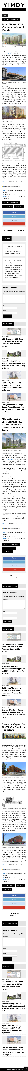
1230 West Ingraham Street (11, 202)
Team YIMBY (19, 453)
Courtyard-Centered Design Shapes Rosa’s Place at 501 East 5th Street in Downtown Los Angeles (13, 408)
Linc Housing (7, 889)
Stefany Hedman (7, 50)
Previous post (10, 230)
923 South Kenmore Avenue (11, 544)
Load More (14, 1063)
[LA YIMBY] (14, 4)
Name (5, 306)
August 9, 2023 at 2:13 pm (15, 246)
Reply (6, 248)
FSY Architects (8, 551)
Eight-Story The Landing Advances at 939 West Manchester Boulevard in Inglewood (12, 386)
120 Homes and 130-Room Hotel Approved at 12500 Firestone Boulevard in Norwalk (12, 342)
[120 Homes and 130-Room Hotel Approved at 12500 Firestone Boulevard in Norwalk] (14, 334)
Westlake (11, 54)
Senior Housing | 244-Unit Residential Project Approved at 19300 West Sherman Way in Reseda (13, 364)
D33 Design (20, 885)
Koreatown (11, 459)
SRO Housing (19, 206)
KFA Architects (8, 206)
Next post (19, 230)
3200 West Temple (8, 885)
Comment (5, 294)
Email (5, 310)
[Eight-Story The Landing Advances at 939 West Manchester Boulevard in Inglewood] (14, 378)
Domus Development (9, 548)
